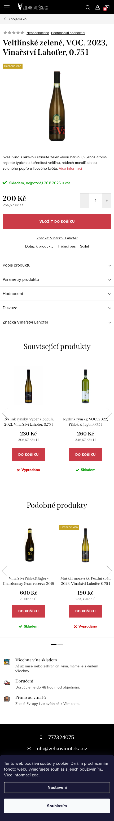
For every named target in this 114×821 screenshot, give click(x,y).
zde (35, 775)
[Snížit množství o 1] (84, 200)
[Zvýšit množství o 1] (106, 200)
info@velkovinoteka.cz (61, 748)
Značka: (57, 238)
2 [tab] (60, 644)
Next (109, 413)
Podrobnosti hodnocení (68, 33)
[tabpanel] (28, 420)
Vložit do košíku (57, 221)
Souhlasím (57, 806)
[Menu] (7, 7)
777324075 (61, 737)
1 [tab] (53, 644)
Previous (4, 413)
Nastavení (57, 787)
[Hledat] (88, 7)
